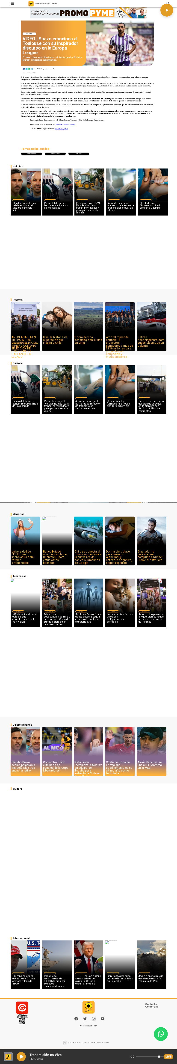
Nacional (50, 200)
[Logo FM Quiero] (31, 3)
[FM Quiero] (12, 3)
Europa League (31, 153)
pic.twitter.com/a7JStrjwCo (66, 125)
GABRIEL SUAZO (55, 153)
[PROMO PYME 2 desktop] (88, 13)
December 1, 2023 (61, 129)
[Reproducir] (166, 10)
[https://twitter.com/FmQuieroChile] (85, 1020)
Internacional (50, 611)
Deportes (29, 33)
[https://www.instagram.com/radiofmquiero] (93, 1020)
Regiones (144, 398)
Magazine (18, 611)
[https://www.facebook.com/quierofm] (76, 1018)
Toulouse (79, 153)
